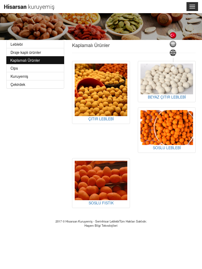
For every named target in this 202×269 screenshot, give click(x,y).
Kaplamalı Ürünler (25, 60)
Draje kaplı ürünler (26, 52)
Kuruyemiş (19, 76)
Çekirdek (18, 84)
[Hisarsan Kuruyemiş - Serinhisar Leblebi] (29, 4)
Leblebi (17, 44)
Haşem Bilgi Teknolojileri (101, 225)
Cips (14, 68)
